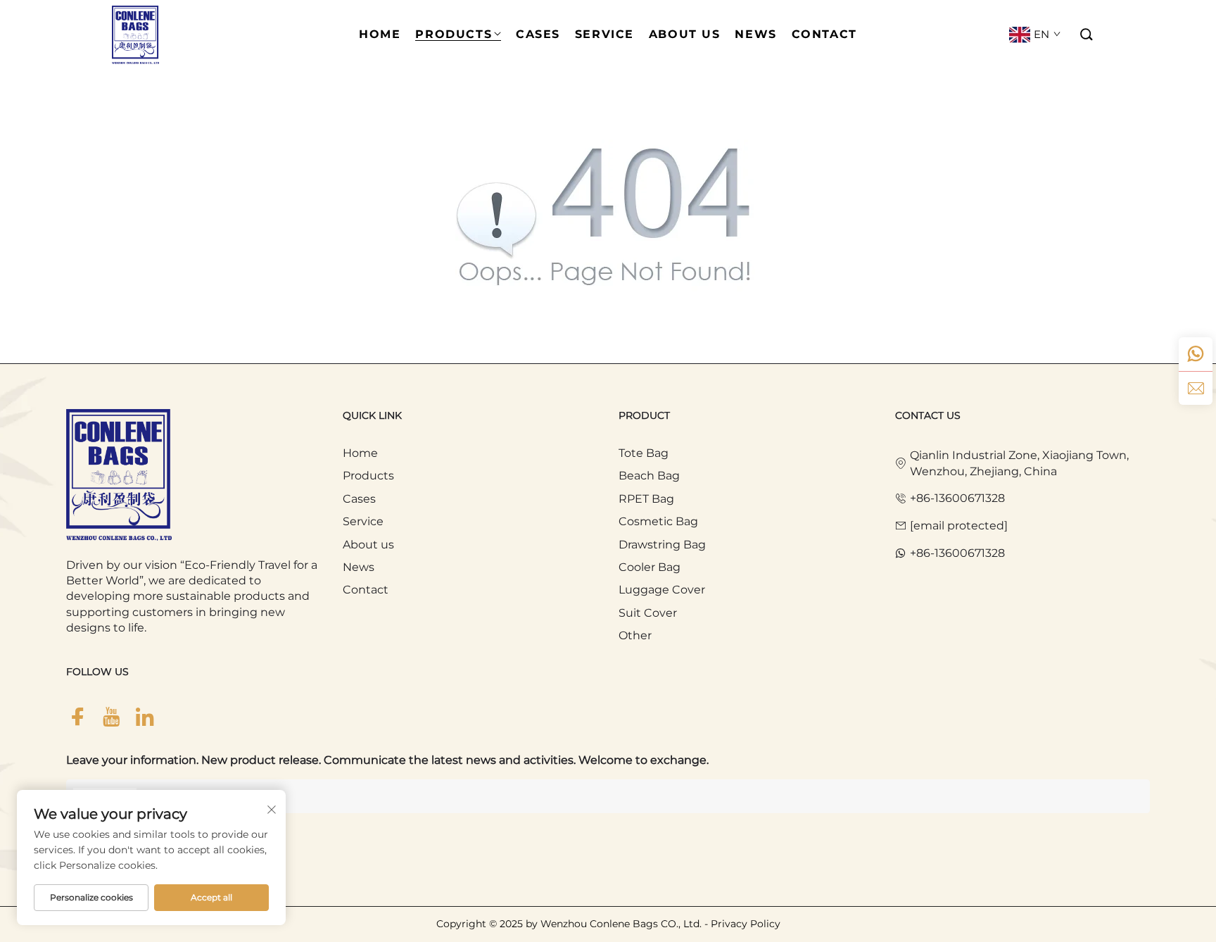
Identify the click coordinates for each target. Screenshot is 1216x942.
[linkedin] (145, 717)
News (358, 567)
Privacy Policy (745, 923)
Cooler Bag (649, 567)
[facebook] (77, 717)
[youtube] (111, 717)
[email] (1195, 388)
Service (363, 521)
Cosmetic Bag (658, 521)
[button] (1087, 35)
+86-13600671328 (957, 498)
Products (368, 475)
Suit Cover (648, 613)
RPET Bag (646, 498)
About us (368, 544)
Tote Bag (644, 453)
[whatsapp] (1195, 354)
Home (360, 453)
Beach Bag (649, 475)
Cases (359, 498)
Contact (365, 589)
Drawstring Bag (662, 544)
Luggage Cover (662, 589)
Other (635, 635)
